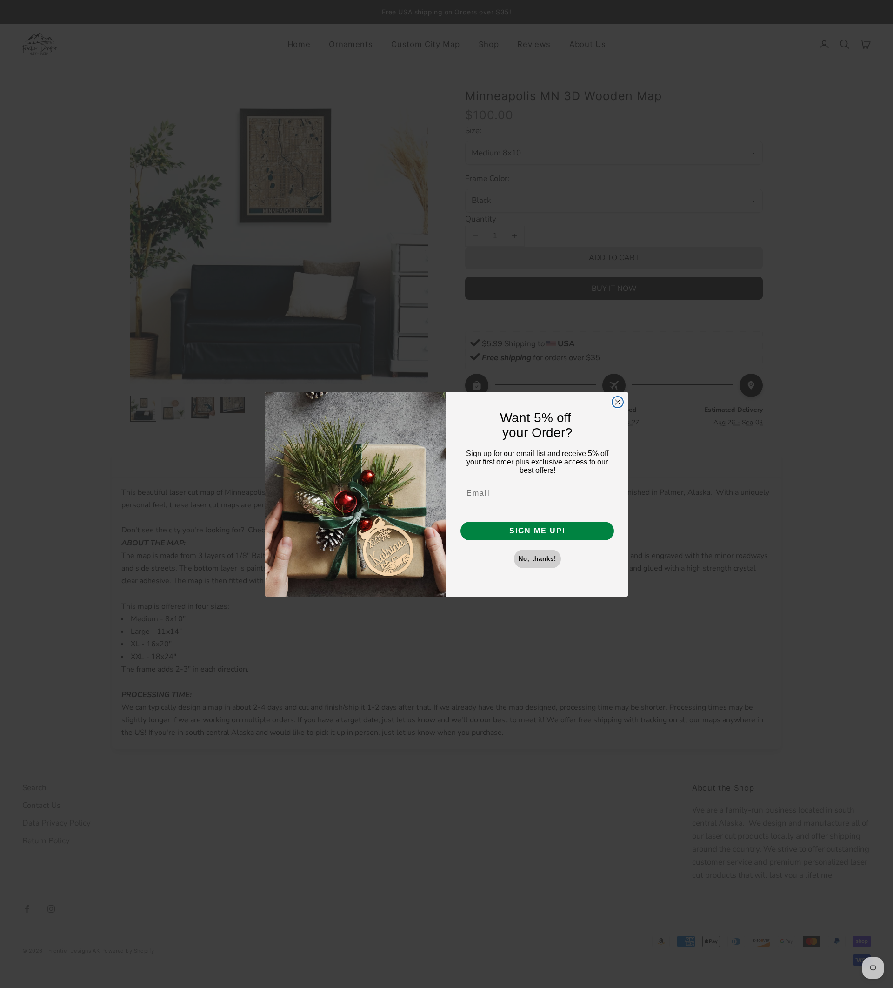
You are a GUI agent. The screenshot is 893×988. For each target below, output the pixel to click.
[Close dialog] (617, 402)
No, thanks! (537, 558)
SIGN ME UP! (537, 531)
